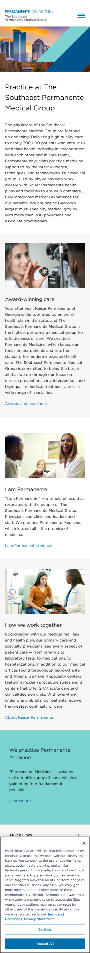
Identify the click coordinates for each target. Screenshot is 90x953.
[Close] (84, 843)
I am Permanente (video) (28, 545)
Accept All (44, 943)
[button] (26, 15)
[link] (45, 835)
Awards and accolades (26, 403)
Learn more (20, 801)
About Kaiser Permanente (29, 717)
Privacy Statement (39, 919)
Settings (45, 929)
